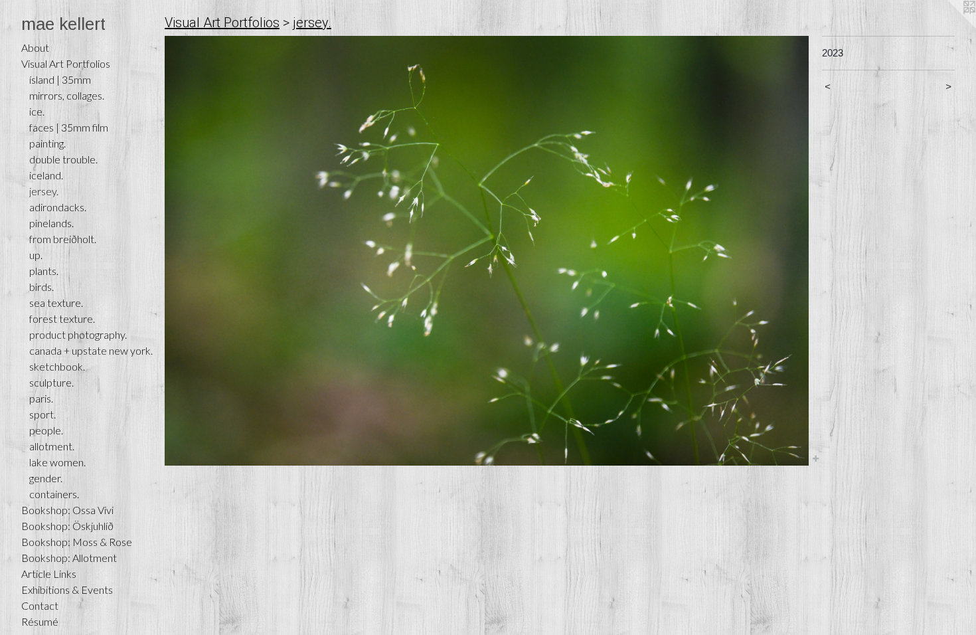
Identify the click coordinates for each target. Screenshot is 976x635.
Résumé (39, 621)
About (35, 47)
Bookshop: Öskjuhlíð (67, 525)
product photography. (78, 334)
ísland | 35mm (60, 79)
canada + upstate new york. (91, 350)
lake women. (57, 462)
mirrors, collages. (66, 95)
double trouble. (63, 159)
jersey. (43, 191)
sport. (42, 414)
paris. (41, 398)
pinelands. (51, 223)
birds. (41, 286)
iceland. (46, 175)
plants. (43, 270)
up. (35, 254)
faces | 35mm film (68, 127)
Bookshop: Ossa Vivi (67, 509)
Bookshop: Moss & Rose (76, 541)
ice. (36, 111)
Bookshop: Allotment (69, 557)
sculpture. (51, 382)
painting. (47, 143)
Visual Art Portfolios (65, 63)
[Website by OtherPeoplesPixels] (949, 26)
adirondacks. (57, 207)
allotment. (51, 446)
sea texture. (56, 302)
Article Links (48, 573)
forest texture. (62, 318)
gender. (45, 478)
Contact (39, 605)
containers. (54, 494)
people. (46, 430)
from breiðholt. (62, 238)
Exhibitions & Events (67, 589)
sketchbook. (57, 366)
